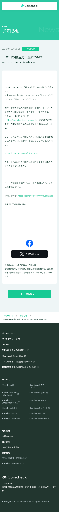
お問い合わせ (7, 436)
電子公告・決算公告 (10, 447)
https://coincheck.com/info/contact (22, 153)
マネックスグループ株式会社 (13, 458)
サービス (6, 380)
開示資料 (6, 442)
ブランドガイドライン (11, 339)
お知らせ (23, 316)
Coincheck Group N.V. (12, 463)
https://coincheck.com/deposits (21, 120)
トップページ (7, 316)
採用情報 (6, 431)
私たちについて (8, 333)
